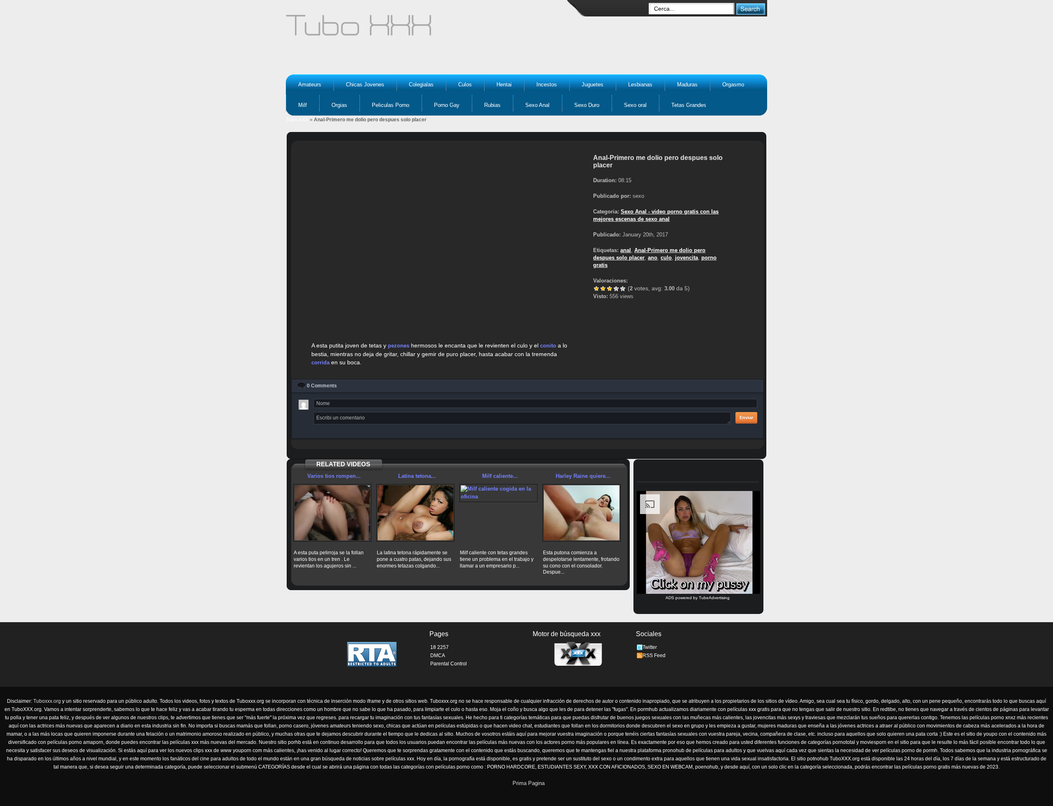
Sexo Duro (586, 105)
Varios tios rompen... (334, 476)
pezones (398, 346)
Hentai (504, 84)
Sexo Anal (537, 105)
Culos (465, 84)
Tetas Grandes (688, 105)
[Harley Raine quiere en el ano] (582, 513)
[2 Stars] (603, 288)
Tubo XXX (297, 120)
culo (666, 258)
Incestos (546, 84)
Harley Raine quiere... (583, 476)
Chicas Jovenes (365, 84)
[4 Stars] (616, 288)
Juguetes (592, 84)
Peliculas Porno (390, 105)
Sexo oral (635, 105)
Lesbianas (640, 84)
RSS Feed (654, 655)
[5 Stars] (622, 288)
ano (652, 258)
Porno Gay (446, 105)
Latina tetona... (417, 476)
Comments (322, 386)
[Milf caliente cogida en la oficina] (498, 493)
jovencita (686, 258)
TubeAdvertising (714, 597)
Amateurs (309, 84)
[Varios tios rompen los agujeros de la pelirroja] (332, 513)
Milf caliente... (500, 476)
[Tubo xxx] (430, 29)
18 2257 (439, 647)
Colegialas (421, 84)
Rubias (492, 105)
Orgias (339, 105)
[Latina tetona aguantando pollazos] (415, 513)
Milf (302, 105)
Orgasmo (733, 84)
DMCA (437, 655)
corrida (320, 362)
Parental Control (448, 664)
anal (625, 250)
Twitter (649, 647)
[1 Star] (596, 288)
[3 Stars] (609, 288)
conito (548, 346)
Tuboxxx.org (47, 701)
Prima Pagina (529, 783)
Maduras (687, 84)
